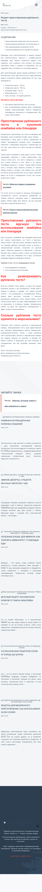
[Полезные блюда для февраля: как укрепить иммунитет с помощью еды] (21, 531)
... (20, 459)
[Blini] (21, 592)
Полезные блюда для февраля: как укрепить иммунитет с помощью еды (20, 540)
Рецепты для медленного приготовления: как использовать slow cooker (20, 708)
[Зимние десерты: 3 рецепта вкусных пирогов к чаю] (21, 475)
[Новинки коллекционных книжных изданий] (21, 417)
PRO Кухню (5, 13)
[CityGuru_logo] (7, 4)
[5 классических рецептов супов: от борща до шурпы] (21, 646)
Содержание (8, 37)
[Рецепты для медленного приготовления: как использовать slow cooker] (21, 700)
